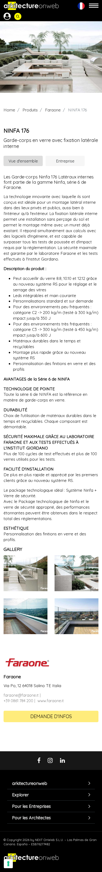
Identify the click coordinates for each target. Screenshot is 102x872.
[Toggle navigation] (93, 6)
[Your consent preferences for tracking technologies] (8, 863)
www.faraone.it (50, 700)
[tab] (51, 783)
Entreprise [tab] (65, 160)
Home (9, 109)
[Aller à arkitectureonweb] (31, 6)
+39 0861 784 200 (18, 700)
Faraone (53, 109)
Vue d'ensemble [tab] (23, 160)
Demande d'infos (51, 716)
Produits (30, 109)
